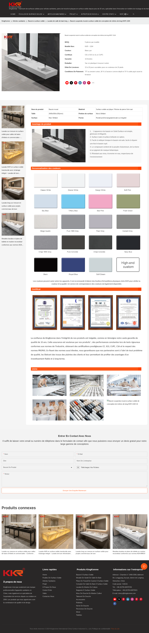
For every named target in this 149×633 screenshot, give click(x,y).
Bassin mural (54, 109)
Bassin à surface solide (36, 21)
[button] (124, 14)
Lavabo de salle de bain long (57, 21)
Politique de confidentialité (101, 629)
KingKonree (6, 21)
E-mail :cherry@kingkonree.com (124, 593)
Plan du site (115, 629)
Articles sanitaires (19, 21)
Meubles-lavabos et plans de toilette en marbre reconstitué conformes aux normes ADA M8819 (12, 242)
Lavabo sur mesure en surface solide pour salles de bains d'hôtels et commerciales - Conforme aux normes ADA (12, 134)
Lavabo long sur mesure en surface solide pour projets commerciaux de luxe (11, 206)
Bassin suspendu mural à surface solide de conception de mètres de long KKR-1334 (100, 21)
